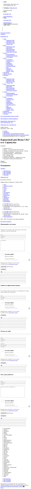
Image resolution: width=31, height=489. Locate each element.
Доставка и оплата (10, 66)
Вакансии (8, 68)
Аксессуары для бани (11, 52)
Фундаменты (9, 57)
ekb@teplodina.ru (7, 22)
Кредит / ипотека (7, 73)
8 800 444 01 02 (13, 8)
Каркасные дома (10, 40)
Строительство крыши (11, 55)
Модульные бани (10, 49)
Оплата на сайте (15, 116)
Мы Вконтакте (7, 171)
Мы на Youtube (7, 172)
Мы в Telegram (7, 173)
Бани (4, 45)
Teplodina (3, 34)
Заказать (3, 161)
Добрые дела (9, 70)
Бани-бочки (9, 48)
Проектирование (10, 54)
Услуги (5, 53)
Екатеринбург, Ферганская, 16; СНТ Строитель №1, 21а (8, 122)
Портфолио (9, 63)
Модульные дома (10, 42)
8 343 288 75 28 (7, 14)
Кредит (5, 196)
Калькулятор (6, 195)
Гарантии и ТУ (10, 61)
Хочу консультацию (5, 32)
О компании (9, 59)
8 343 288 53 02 (7, 20)
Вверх (2, 487)
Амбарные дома (10, 41)
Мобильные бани (10, 46)
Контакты (5, 75)
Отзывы (8, 62)
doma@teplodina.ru (7, 16)
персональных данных (13, 264)
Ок (23, 486)
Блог (7, 67)
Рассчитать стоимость (6, 221)
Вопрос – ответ (10, 71)
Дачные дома (9, 44)
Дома (4, 39)
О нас (4, 58)
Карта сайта (6, 200)
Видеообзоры (9, 64)
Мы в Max (6, 174)
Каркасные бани (10, 50)
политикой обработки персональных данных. (12, 486)
